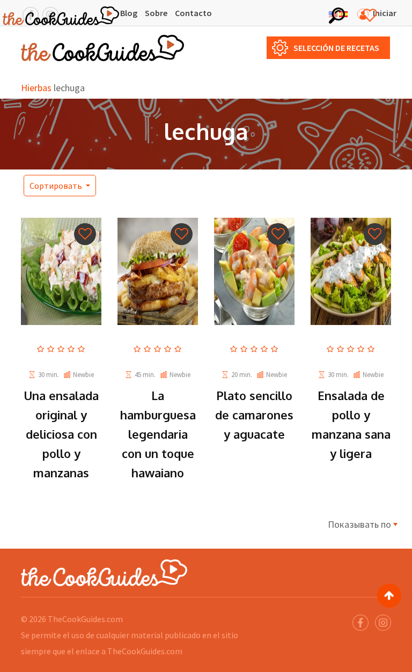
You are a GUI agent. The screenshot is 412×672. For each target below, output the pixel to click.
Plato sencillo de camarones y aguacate (254, 414)
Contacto (193, 13)
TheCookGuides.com (85, 619)
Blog (128, 13)
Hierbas (36, 88)
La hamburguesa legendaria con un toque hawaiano (158, 434)
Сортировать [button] (57, 185)
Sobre (156, 13)
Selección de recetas (336, 47)
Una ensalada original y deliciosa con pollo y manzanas (61, 434)
